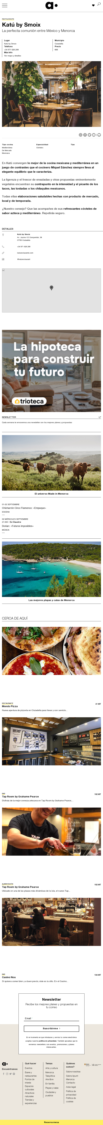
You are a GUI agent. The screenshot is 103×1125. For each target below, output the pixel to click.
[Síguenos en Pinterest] (14, 1074)
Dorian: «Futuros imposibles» (18, 526)
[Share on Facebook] (85, 135)
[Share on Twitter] (89, 135)
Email (28, 1018)
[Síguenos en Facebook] (4, 1074)
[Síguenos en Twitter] (10, 1074)
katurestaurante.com (25, 253)
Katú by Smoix (10, 44)
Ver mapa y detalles (12, 56)
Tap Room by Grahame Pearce (20, 797)
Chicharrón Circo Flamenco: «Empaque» (24, 508)
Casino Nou (9, 977)
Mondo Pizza (10, 706)
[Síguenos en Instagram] (7, 1074)
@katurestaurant (23, 259)
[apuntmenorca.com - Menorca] (51, 5)
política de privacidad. (47, 1041)
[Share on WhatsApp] (80, 135)
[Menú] (4, 5)
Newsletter (9, 417)
